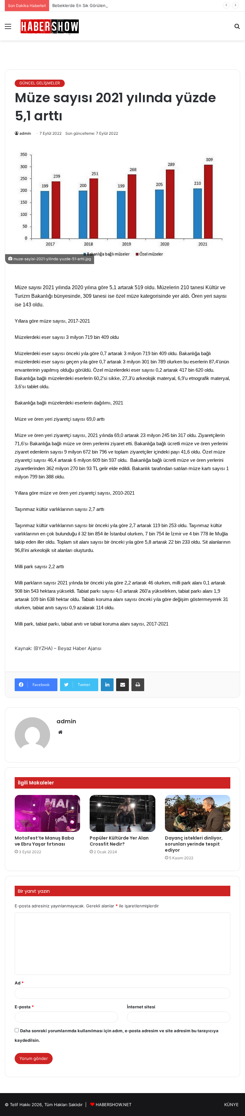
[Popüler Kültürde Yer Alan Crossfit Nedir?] (122, 813)
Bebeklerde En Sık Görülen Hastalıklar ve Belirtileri (102, 5)
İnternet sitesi (141, 1006)
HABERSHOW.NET (113, 1104)
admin (25, 133)
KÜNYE (231, 1104)
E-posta (24, 1006)
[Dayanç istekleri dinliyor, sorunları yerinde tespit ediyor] (197, 813)
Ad (19, 982)
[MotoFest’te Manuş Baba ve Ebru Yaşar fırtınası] (47, 813)
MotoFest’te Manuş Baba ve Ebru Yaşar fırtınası (44, 841)
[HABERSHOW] (49, 26)
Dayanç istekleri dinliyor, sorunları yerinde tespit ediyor (194, 844)
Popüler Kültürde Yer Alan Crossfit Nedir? (119, 841)
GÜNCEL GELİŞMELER (39, 83)
